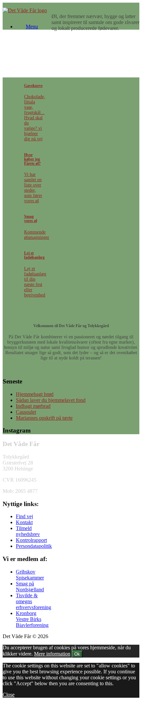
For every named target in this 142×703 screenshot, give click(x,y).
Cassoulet (26, 412)
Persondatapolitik (34, 546)
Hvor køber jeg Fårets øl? (32, 159)
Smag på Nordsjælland (30, 586)
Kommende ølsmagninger (36, 235)
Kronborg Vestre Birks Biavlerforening (32, 619)
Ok (77, 654)
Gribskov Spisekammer (30, 574)
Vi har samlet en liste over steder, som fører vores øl (33, 187)
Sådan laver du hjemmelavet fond (51, 400)
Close (9, 694)
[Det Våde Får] (25, 10)
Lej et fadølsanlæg (34, 255)
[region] (71, 52)
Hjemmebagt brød (34, 394)
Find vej (24, 516)
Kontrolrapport (31, 540)
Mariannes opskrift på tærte (44, 418)
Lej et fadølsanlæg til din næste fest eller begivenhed (35, 281)
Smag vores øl (30, 218)
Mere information (52, 654)
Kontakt (24, 522)
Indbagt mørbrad (33, 406)
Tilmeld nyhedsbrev (28, 531)
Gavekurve (33, 86)
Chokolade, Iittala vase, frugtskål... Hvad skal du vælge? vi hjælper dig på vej (34, 117)
